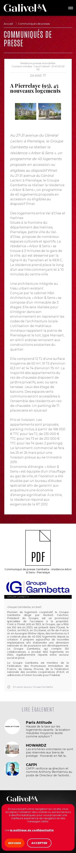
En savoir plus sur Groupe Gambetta (33, 687)
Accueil (8, 23)
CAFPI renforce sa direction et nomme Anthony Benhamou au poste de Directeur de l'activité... (49, 772)
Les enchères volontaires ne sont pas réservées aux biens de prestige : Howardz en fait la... (49, 753)
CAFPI (31, 765)
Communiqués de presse (34, 23)
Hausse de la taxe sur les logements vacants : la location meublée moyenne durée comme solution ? (48, 731)
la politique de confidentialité (32, 830)
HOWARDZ (36, 745)
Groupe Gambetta (18, 596)
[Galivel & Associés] (25, 8)
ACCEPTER (39, 843)
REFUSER (14, 843)
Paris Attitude (39, 722)
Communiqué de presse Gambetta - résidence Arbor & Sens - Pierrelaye (38, 571)
